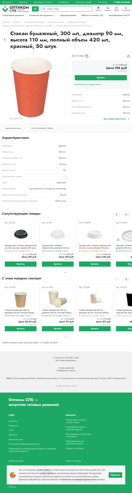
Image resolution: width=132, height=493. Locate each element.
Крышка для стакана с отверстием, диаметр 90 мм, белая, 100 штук (55, 246)
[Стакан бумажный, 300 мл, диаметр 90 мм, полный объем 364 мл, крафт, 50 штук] (20, 299)
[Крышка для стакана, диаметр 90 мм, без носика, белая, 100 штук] (95, 234)
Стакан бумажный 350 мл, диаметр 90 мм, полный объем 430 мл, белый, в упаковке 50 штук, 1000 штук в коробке (93, 311)
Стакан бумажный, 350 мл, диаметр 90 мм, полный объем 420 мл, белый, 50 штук (56, 311)
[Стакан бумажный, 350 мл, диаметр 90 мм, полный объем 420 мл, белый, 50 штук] (58, 299)
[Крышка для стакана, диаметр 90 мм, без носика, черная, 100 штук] (20, 234)
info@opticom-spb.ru (66, 370)
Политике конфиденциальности (78, 479)
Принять (115, 475)
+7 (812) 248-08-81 (66, 368)
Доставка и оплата (43, 2)
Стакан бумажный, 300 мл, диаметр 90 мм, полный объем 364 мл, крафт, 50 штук (19, 311)
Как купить (7, 2)
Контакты (102, 2)
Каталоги (23, 2)
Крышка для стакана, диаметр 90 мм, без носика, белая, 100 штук (95, 246)
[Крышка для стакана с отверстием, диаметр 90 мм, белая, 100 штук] (58, 234)
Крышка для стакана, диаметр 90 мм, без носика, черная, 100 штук (20, 246)
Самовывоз (63, 2)
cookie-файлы (43, 470)
